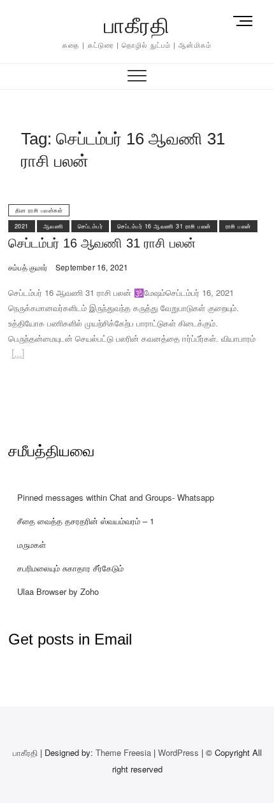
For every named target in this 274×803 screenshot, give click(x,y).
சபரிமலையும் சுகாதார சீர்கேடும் (70, 568)
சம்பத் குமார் (28, 267)
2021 (22, 226)
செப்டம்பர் (90, 226)
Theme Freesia (123, 752)
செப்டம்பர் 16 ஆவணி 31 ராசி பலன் (164, 226)
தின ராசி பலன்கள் (39, 210)
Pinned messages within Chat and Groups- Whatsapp (115, 497)
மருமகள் (31, 544)
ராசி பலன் (238, 226)
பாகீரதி (137, 25)
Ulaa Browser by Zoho (58, 591)
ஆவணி (53, 226)
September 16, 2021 (91, 267)
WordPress (178, 752)
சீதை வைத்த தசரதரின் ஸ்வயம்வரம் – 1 (85, 521)
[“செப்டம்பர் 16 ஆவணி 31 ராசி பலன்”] (17, 355)
